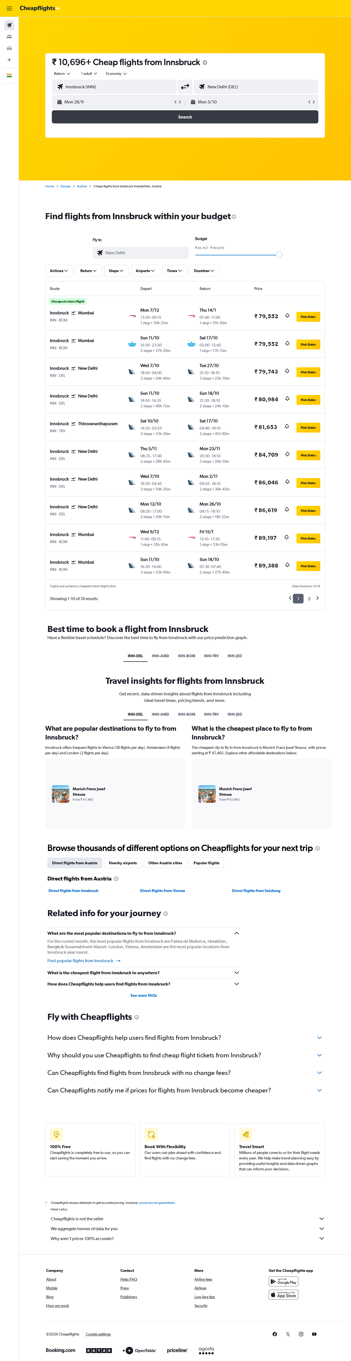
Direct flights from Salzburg (256, 890)
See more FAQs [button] (144, 995)
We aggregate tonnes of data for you (84, 1228)
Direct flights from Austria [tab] (74, 863)
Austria (82, 186)
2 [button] (309, 598)
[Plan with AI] (9, 59)
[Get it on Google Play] (283, 1281)
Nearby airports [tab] (123, 863)
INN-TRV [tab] (211, 656)
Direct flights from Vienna (162, 890)
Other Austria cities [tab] (165, 863)
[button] (9, 8)
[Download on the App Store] (283, 1295)
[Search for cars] (9, 48)
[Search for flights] (9, 25)
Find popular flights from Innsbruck (80, 960)
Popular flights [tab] (206, 863)
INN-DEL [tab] (135, 656)
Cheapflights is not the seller (77, 1218)
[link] (275, 1334)
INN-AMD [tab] (160, 656)
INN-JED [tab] (235, 656)
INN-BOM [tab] (186, 656)
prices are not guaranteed (156, 1203)
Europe (65, 186)
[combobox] (62, 73)
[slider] (279, 255)
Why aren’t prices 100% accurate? (82, 1238)
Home (49, 186)
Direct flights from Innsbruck (73, 890)
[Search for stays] (9, 36)
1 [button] (298, 598)
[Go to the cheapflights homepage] (40, 8)
